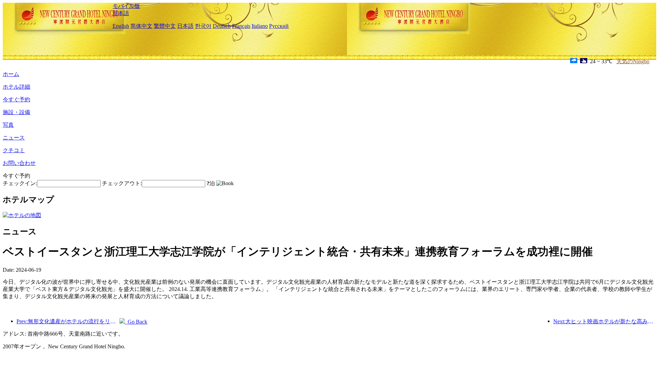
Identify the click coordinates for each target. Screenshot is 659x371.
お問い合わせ (19, 163)
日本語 (121, 13)
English (121, 26)
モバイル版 (126, 6)
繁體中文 (165, 26)
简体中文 (141, 26)
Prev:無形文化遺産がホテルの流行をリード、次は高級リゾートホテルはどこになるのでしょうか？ (67, 321)
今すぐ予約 (16, 99)
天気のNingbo (632, 61)
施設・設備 (16, 112)
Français (241, 26)
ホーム (11, 74)
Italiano (260, 26)
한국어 (203, 26)
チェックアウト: (122, 183)
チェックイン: (20, 183)
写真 (8, 125)
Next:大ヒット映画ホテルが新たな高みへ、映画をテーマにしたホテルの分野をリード (604, 321)
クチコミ (14, 150)
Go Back (136, 322)
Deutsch (222, 26)
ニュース (14, 137)
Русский (279, 26)
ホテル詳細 (16, 87)
